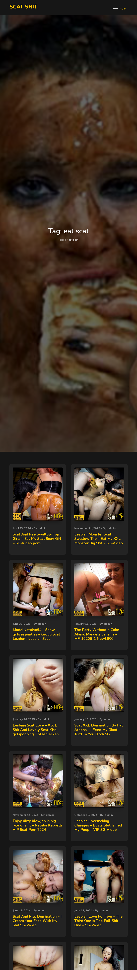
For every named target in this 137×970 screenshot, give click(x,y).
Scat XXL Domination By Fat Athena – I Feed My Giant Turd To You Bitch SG (98, 730)
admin (42, 528)
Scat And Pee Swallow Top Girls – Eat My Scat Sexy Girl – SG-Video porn (37, 539)
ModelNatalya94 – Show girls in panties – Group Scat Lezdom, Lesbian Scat (36, 634)
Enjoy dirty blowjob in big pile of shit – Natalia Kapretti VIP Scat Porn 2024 (37, 825)
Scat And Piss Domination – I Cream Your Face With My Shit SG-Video (37, 921)
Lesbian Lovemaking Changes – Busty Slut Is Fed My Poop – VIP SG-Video (98, 825)
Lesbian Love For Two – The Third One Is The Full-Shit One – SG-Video (98, 921)
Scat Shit (23, 6)
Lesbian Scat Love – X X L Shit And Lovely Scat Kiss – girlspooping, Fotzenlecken (36, 730)
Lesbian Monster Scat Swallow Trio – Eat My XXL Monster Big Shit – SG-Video (98, 539)
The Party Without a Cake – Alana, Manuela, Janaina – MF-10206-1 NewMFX (98, 634)
